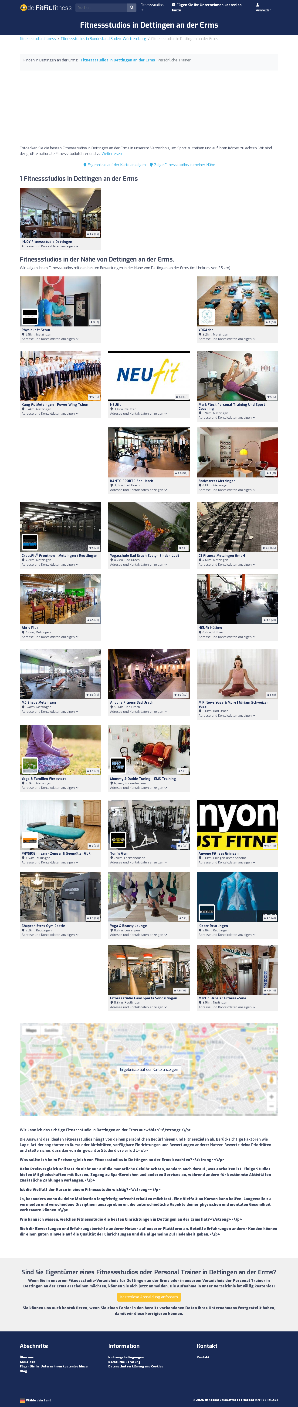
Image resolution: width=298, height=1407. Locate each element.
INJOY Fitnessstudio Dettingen (47, 242)
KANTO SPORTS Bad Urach (131, 481)
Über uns (27, 1357)
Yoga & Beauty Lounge (128, 926)
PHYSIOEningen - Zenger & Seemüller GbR (56, 853)
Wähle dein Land (38, 1400)
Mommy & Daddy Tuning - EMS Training (143, 779)
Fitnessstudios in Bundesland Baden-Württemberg (103, 38)
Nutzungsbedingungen (126, 1357)
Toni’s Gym (119, 853)
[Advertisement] (149, 109)
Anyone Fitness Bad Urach (131, 702)
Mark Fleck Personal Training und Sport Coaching (232, 407)
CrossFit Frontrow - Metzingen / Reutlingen (59, 556)
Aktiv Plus (30, 628)
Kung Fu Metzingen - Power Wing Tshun (55, 405)
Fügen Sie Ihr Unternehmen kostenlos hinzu (207, 8)
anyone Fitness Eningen (219, 853)
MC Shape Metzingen (39, 702)
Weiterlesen (112, 153)
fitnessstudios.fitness (38, 38)
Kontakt (203, 1357)
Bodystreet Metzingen (217, 481)
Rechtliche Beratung (124, 1362)
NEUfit (115, 405)
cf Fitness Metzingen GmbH (222, 556)
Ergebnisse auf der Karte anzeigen (116, 164)
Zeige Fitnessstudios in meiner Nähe (184, 164)
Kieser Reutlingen (213, 926)
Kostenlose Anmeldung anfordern (149, 1297)
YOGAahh (206, 330)
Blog (23, 1371)
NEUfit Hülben (210, 628)
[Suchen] (131, 7)
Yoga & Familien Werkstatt (44, 779)
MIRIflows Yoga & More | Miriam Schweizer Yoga (233, 704)
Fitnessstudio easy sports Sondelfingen (143, 998)
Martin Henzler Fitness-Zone (222, 998)
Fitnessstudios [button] (152, 5)
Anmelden (263, 10)
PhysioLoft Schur (36, 330)
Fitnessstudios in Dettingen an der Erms (118, 60)
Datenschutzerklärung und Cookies (135, 1366)
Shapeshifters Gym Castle (43, 926)
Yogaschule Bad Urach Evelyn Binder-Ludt (144, 556)
